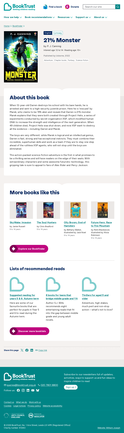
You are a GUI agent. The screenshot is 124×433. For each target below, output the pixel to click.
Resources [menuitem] (64, 17)
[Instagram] (23, 390)
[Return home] (19, 7)
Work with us (35, 402)
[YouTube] (32, 390)
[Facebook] (18, 390)
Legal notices (19, 406)
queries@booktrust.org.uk (21, 385)
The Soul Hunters (46, 222)
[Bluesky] (37, 390)
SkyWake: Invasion (20, 222)
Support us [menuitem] (82, 17)
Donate (75, 6)
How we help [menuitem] (11, 17)
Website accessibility (52, 406)
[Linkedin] (28, 390)
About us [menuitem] (99, 17)
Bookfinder (17, 26)
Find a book (55, 6)
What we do (21, 402)
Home (7, 26)
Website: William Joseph (108, 428)
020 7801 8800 (49, 385)
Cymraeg (57, 33)
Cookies (7, 406)
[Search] (117, 6)
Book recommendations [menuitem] (38, 17)
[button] (22, 350)
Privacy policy (34, 406)
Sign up (70, 387)
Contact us (9, 402)
